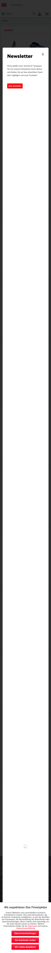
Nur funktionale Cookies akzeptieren (25, 941)
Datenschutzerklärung (25, 928)
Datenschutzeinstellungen (25, 933)
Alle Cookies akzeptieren (25, 947)
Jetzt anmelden (15, 86)
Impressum (32, 926)
